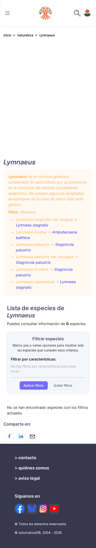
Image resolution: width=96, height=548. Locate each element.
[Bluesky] (32, 509)
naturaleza (25, 35)
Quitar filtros (63, 385)
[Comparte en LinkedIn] (21, 438)
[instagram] (43, 508)
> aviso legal (27, 478)
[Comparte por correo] (32, 438)
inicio (7, 35)
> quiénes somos (32, 467)
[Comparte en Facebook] (9, 438)
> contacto (25, 457)
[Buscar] (7, 13)
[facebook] (20, 509)
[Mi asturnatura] (87, 13)
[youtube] (54, 509)
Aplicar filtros (34, 385)
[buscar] (77, 13)
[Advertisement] (48, 102)
